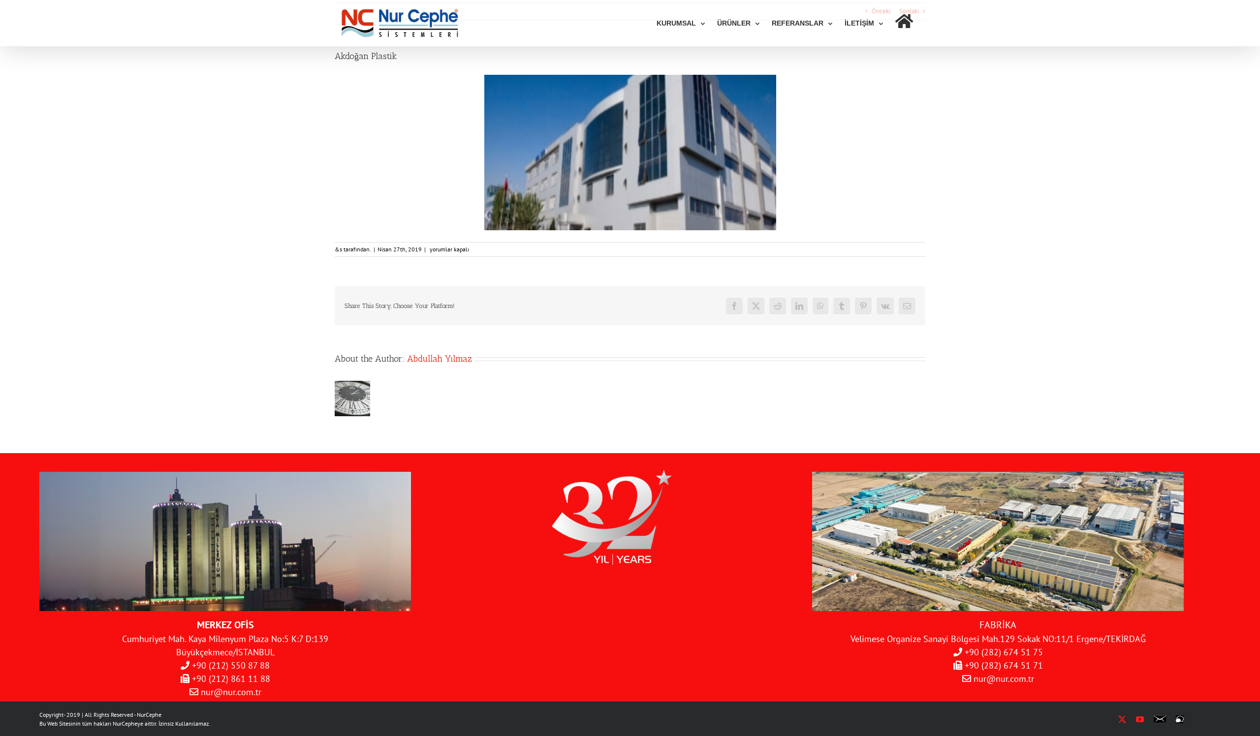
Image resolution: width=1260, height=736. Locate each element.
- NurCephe (147, 714)
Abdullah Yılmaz (439, 358)
